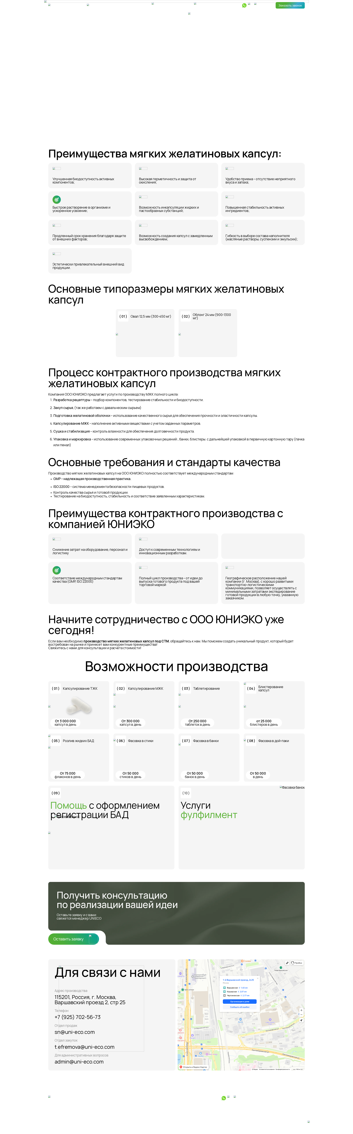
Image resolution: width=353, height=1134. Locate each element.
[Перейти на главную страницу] (59, 5)
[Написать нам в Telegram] (250, 5)
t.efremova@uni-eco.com (84, 1046)
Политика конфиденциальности (69, 1123)
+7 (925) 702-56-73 (78, 1017)
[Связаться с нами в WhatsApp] (244, 5)
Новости (241, 13)
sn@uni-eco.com (75, 1032)
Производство (176, 13)
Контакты (297, 13)
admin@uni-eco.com (79, 1061)
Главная (54, 13)
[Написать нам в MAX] (257, 5)
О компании (113, 13)
